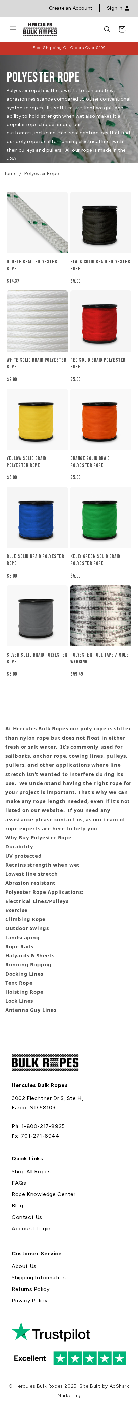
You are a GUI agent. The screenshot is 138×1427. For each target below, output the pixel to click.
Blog (17, 1205)
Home (9, 173)
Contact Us (27, 1217)
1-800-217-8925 (43, 1126)
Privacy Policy (29, 1300)
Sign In (115, 8)
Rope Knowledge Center (44, 1194)
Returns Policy (30, 1289)
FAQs (19, 1183)
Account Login (31, 1228)
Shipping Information (39, 1277)
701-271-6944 (40, 1136)
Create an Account (71, 8)
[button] (13, 29)
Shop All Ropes (31, 1171)
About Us (24, 1266)
